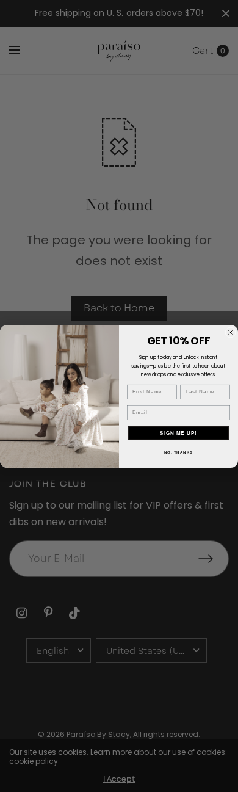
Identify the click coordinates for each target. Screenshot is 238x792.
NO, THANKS (178, 452)
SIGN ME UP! (178, 432)
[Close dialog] (230, 332)
